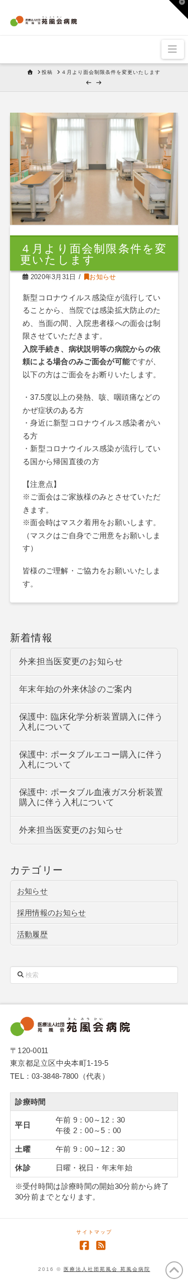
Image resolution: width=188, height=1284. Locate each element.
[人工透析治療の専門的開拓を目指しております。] (43, 19)
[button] (172, 49)
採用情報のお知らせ (51, 912)
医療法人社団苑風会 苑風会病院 (107, 1269)
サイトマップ (94, 1232)
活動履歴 (32, 934)
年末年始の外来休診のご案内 (75, 689)
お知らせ (102, 277)
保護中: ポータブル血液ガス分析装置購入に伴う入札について (91, 797)
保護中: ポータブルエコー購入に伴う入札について (91, 759)
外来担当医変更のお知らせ (71, 661)
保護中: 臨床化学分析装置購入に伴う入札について (91, 722)
